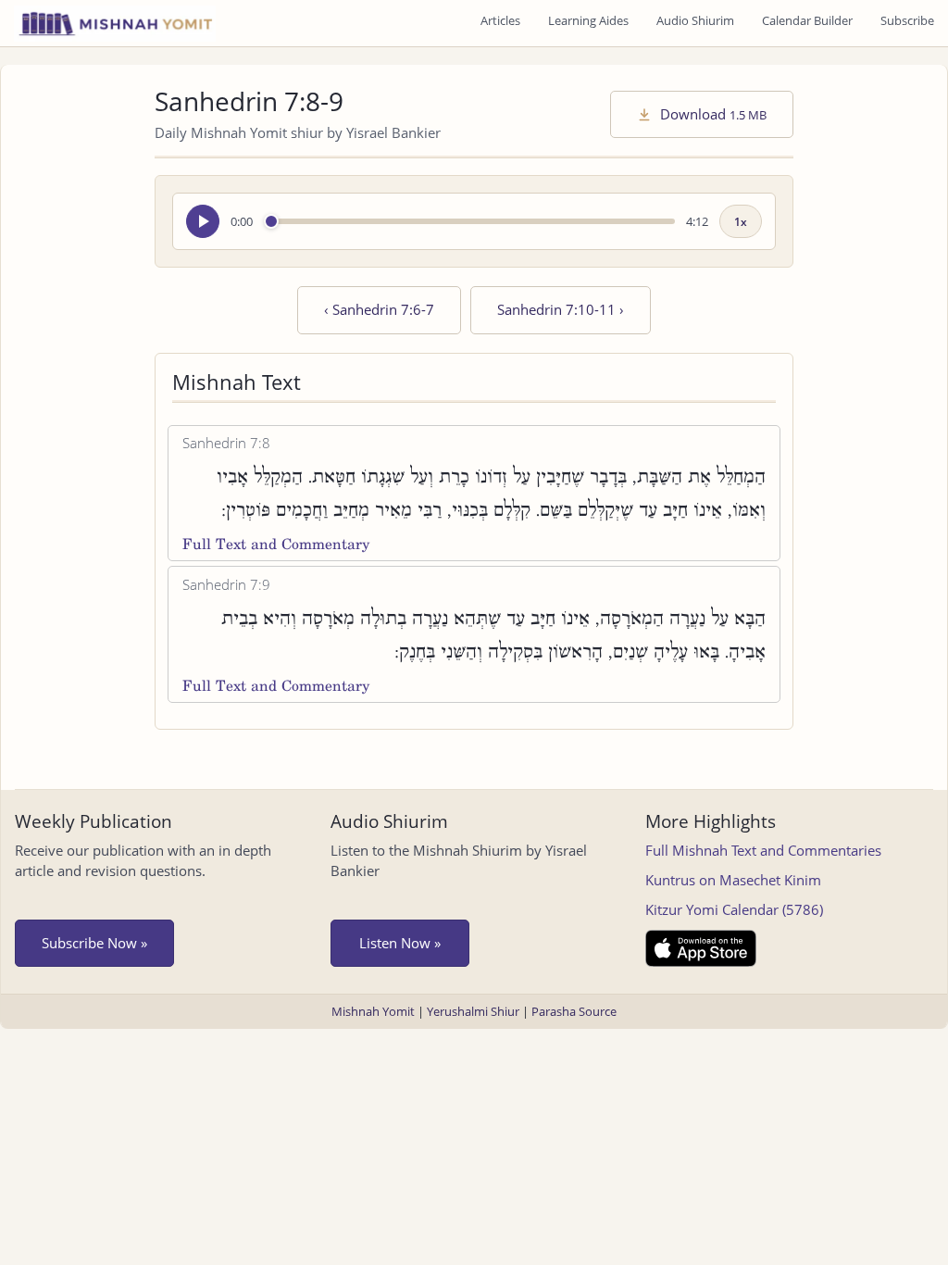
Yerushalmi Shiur (473, 1011)
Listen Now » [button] (400, 942)
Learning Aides (588, 20)
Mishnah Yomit (373, 1011)
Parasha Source (574, 1011)
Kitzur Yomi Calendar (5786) (734, 909)
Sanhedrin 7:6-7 (379, 309)
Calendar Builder (807, 20)
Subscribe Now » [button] (94, 942)
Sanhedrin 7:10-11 (560, 309)
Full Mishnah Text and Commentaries (763, 850)
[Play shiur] (202, 221)
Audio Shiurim (695, 20)
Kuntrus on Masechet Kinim (733, 879)
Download (711, 114)
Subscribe (907, 20)
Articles (500, 20)
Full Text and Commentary (275, 544)
